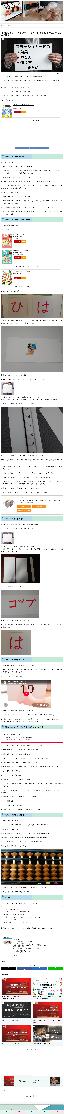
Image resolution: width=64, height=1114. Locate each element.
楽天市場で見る (39, 506)
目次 (30, 148)
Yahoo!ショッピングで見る (24, 510)
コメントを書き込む (32, 1096)
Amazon (23, 111)
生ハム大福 (16, 939)
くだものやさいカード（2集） (22, 271)
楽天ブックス (17, 111)
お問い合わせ (47, 1109)
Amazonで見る (24, 506)
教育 (4, 961)
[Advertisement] (32, 133)
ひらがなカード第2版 (19, 234)
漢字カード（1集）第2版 (20, 250)
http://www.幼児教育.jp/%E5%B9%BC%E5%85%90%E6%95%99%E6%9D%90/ (24, 837)
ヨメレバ (20, 107)
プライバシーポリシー (16, 1109)
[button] (59, 559)
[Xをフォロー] (17, 956)
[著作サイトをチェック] (14, 956)
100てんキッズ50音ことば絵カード (23, 105)
